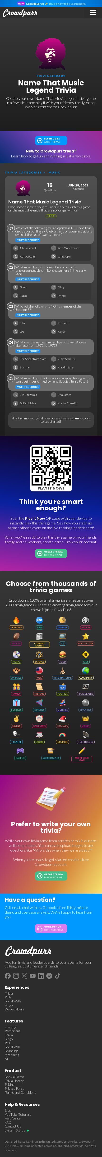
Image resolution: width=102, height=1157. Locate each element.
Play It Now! (51, 488)
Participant (12, 1031)
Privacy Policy (14, 1088)
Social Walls (13, 1001)
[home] (19, 12)
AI (6, 1059)
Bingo (9, 1005)
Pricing (9, 1084)
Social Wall (12, 1047)
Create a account (75, 418)
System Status (15, 1130)
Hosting (10, 1027)
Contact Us (13, 1126)
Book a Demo (14, 1077)
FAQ (8, 1122)
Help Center (13, 1118)
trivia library (51, 76)
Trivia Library (14, 1081)
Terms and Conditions (20, 1092)
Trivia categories (23, 172)
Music (54, 172)
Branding (11, 1051)
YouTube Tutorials (18, 1114)
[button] (93, 12)
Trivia (9, 993)
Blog (8, 1110)
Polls (8, 997)
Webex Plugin (14, 1009)
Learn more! (78, 3)
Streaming (12, 1055)
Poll (7, 1043)
